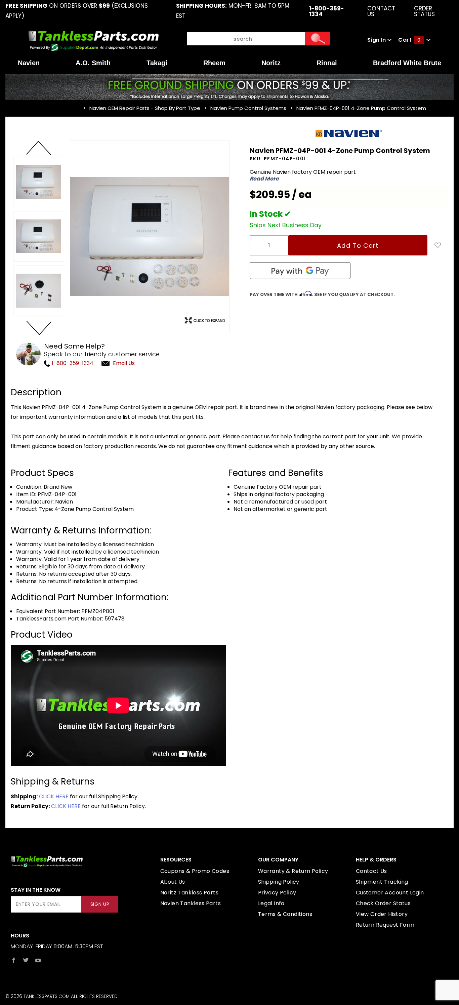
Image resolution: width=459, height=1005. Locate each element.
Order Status (424, 11)
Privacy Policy (277, 892)
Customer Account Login (390, 892)
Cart (409, 40)
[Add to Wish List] (437, 245)
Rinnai (327, 63)
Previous (39, 148)
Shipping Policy (278, 882)
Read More (264, 178)
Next (39, 328)
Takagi (157, 63)
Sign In (377, 40)
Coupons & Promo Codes (194, 871)
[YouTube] (38, 960)
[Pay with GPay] (300, 270)
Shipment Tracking (382, 882)
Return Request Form (385, 925)
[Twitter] (26, 960)
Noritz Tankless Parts (189, 892)
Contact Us (381, 11)
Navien (29, 63)
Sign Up (100, 904)
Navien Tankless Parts (190, 903)
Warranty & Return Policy (293, 871)
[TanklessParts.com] (93, 39)
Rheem (214, 63)
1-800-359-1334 (71, 363)
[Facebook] (13, 960)
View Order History (382, 914)
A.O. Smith (93, 63)
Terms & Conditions (285, 914)
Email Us (124, 363)
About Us (172, 882)
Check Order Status (383, 903)
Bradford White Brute (407, 63)
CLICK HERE (54, 796)
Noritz (271, 63)
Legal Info (271, 903)
